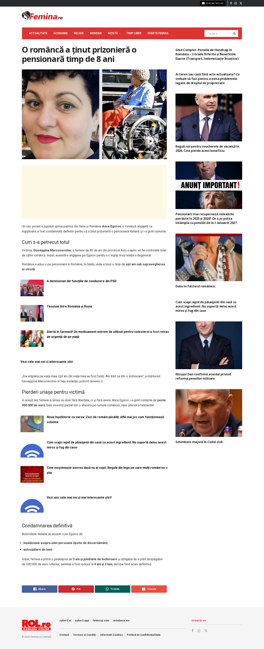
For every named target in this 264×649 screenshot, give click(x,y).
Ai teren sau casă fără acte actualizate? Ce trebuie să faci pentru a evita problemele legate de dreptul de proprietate (207, 78)
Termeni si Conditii (84, 634)
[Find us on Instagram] (235, 3)
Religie (79, 33)
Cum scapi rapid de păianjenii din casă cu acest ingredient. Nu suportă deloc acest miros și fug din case (106, 445)
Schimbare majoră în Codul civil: (199, 442)
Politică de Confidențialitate (144, 634)
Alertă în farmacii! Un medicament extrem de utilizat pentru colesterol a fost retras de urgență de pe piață (108, 334)
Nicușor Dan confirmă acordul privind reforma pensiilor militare (203, 376)
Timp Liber (133, 33)
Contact (47, 636)
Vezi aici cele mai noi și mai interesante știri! (79, 497)
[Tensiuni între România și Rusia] (32, 319)
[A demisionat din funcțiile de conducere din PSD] (32, 294)
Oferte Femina (157, 33)
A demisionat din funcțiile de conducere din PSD (82, 281)
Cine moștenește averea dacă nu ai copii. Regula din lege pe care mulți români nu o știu (107, 470)
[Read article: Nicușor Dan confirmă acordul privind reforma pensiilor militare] (208, 345)
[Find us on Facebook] (231, 3)
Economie (61, 33)
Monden (96, 33)
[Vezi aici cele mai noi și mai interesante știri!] (32, 510)
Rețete (113, 33)
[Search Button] (234, 33)
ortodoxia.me (121, 620)
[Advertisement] (94, 192)
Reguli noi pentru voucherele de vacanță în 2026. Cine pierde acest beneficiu (207, 148)
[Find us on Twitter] (240, 3)
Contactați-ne (214, 3)
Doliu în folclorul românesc (195, 286)
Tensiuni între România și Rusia (69, 306)
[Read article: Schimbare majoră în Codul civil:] (208, 413)
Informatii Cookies (111, 634)
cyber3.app (82, 620)
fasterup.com (101, 620)
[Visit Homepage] (42, 17)
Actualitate (38, 33)
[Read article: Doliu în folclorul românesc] (208, 257)
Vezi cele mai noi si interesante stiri (46, 362)
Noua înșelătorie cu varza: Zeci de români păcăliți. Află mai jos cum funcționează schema (105, 419)
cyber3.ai (65, 620)
